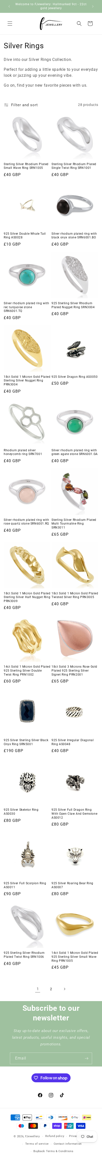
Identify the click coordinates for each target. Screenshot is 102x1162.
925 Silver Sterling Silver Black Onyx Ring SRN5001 (26, 742)
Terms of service (37, 1143)
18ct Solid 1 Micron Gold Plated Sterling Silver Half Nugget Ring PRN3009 (27, 597)
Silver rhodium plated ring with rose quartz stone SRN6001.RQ (26, 522)
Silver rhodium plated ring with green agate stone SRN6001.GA (74, 452)
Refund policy (54, 1136)
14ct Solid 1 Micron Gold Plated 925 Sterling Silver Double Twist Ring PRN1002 (27, 670)
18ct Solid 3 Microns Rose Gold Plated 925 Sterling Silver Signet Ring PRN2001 (74, 670)
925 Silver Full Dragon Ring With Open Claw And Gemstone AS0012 (74, 813)
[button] (9, 23)
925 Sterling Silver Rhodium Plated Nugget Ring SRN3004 (73, 305)
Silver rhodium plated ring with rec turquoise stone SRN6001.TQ (26, 307)
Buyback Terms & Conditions (53, 1151)
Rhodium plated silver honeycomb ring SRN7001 (23, 452)
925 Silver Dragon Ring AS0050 (74, 377)
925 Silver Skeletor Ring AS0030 (21, 811)
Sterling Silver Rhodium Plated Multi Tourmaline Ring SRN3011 (73, 523)
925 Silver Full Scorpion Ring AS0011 (25, 885)
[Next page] (64, 989)
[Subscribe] (86, 1058)
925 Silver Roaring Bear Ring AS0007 (72, 885)
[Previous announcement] (9, 6)
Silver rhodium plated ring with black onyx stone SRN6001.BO (74, 235)
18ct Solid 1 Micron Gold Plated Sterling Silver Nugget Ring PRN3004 (27, 380)
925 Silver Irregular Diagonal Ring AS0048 (72, 742)
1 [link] (38, 989)
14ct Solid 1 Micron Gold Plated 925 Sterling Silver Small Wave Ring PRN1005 (74, 956)
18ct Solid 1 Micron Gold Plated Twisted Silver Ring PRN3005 (74, 595)
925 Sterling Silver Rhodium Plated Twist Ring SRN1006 (24, 955)
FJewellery (32, 1136)
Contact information (68, 1143)
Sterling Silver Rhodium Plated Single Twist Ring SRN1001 (73, 166)
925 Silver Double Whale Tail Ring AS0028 (25, 235)
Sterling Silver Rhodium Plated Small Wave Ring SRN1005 (26, 166)
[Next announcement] (92, 6)
